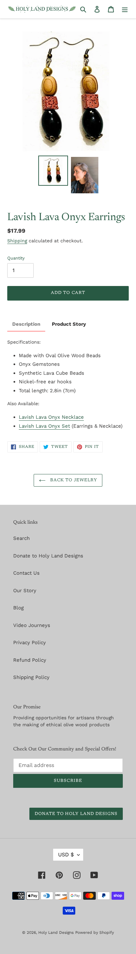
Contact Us (26, 573)
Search (21, 538)
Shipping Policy (31, 677)
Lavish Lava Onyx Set (44, 426)
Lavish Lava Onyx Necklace (51, 417)
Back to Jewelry (73, 480)
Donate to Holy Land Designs (48, 556)
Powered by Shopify (94, 932)
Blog (18, 608)
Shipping (17, 240)
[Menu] (125, 9)
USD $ (66, 854)
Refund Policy (29, 660)
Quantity (16, 258)
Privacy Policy (29, 642)
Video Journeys (31, 625)
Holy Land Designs (56, 932)
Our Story (24, 591)
